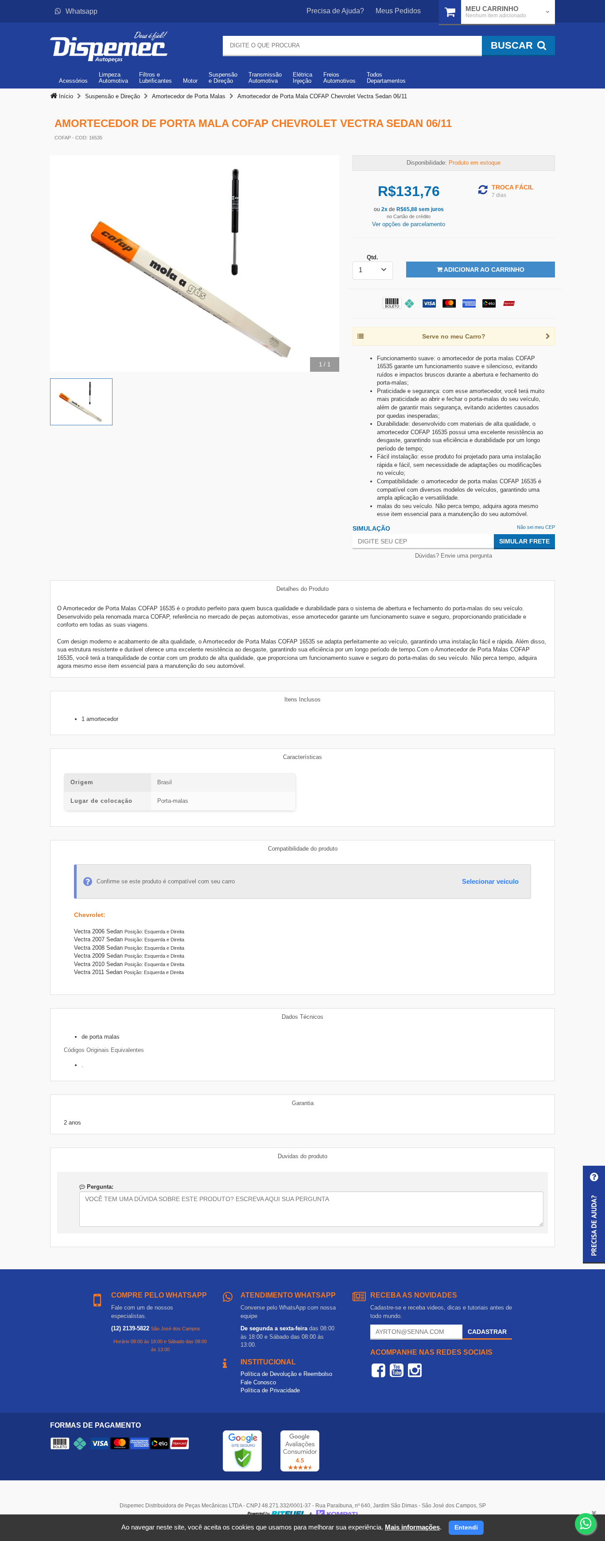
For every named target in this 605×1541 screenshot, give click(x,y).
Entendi (466, 1527)
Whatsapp (81, 11)
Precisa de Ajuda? (335, 11)
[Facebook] (378, 1370)
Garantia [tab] (303, 1103)
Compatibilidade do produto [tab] (302, 848)
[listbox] (373, 270)
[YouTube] (396, 1370)
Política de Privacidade (270, 1390)
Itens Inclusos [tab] (302, 699)
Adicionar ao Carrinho (483, 269)
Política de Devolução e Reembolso (286, 1374)
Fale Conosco (258, 1382)
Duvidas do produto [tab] (302, 1156)
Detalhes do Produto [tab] (302, 589)
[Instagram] (415, 1370)
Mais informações (412, 1527)
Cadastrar (487, 1331)
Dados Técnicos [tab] (302, 1016)
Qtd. (372, 257)
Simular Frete (524, 541)
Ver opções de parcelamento (408, 224)
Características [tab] (302, 757)
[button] (594, 1215)
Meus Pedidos (398, 11)
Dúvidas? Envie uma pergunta (453, 555)
